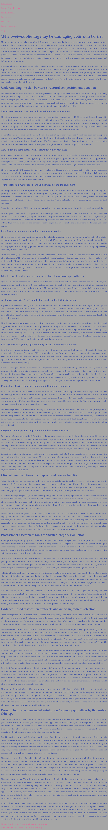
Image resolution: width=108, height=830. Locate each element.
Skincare (5, 21)
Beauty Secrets (7, 12)
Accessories (6, 3)
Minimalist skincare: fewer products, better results (24, 824)
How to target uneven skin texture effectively (21, 827)
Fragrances (6, 17)
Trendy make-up (9, 26)
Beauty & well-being (10, 8)
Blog (3, 30)
